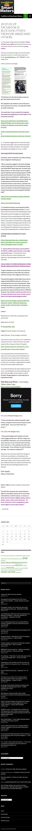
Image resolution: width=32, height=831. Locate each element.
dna (18, 558)
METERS (10, 568)
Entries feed (4, 814)
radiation (3, 570)
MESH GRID (3, 568)
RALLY (6, 570)
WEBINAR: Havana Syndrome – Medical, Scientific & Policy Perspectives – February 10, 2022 (15, 650)
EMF (10, 565)
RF (8, 570)
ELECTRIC (3, 560)
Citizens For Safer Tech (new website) (11, 594)
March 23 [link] (19, 344)
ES (11, 565)
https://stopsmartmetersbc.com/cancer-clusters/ (15, 136)
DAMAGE (15, 558)
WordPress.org (5, 820)
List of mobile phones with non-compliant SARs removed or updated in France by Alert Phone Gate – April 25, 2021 (15, 727)
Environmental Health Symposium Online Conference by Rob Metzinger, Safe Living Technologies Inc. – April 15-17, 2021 (16, 735)
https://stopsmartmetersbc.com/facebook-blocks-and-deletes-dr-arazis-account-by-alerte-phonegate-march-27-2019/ (14, 242)
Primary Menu (30, 16)
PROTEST (26, 568)
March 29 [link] (7, 322)
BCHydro (13, 555)
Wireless (19, 572)
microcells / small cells (19, 568)
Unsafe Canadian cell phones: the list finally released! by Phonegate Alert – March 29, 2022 (15, 643)
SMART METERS (8, 572)
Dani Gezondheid (5, 777)
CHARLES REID (18, 555)
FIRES (13, 565)
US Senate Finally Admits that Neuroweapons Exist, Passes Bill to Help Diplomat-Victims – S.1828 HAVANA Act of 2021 (15, 686)
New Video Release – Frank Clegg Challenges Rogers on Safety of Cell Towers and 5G (15, 720)
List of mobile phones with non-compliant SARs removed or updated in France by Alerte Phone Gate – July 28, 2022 (15, 623)
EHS (25, 558)
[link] (10, 57)
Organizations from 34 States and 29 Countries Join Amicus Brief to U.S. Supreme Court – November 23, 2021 (15, 664)
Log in (2, 811)
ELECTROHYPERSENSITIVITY (14, 562)
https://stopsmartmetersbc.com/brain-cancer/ (15, 131)
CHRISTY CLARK (26, 555)
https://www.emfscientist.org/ (10, 203)
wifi (16, 572)
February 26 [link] (7, 97)
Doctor (20, 558)
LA (23, 565)
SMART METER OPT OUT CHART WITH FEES (18, 782)
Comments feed (5, 817)
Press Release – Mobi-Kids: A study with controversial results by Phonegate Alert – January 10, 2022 (16, 656)
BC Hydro (9, 555)
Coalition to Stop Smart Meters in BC (12, 16)
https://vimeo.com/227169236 (10, 387)
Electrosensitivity (4, 565)
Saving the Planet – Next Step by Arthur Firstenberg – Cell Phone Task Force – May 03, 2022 (15, 637)
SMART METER (19, 570)
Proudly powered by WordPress (8, 828)
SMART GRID (12, 570)
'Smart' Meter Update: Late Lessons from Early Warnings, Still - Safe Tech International (13, 786)
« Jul (2, 544)
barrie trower (3, 555)
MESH (25, 565)
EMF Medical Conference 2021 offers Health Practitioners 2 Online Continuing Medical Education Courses (15, 694)
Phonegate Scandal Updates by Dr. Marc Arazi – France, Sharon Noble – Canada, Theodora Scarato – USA (15, 600)
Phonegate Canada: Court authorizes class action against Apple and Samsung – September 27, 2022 (14, 608)
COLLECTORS (10, 558)
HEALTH (18, 565)
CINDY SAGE (3, 558)
